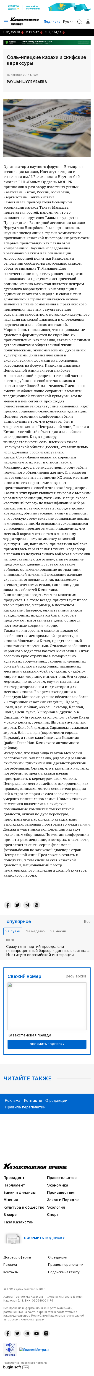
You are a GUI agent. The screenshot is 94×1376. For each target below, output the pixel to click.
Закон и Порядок (63, 1199)
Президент (14, 1177)
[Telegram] (27, 905)
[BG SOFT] (25, 1365)
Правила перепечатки (25, 1107)
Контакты (33, 1100)
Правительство (62, 1177)
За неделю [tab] (35, 931)
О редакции (56, 1100)
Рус (66, 21)
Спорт (53, 1214)
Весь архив (76, 976)
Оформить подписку (47, 1044)
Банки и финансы (19, 1192)
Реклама (12, 1100)
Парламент (14, 1185)
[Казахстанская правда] (24, 21)
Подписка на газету (64, 1272)
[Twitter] (17, 905)
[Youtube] (36, 1333)
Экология (56, 1207)
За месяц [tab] (58, 931)
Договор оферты (17, 1257)
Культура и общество (23, 1207)
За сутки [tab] (12, 931)
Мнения (10, 1199)
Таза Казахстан (18, 1222)
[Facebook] (7, 905)
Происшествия (61, 1192)
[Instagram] (46, 1333)
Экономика (57, 1185)
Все (87, 921)
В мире (10, 1214)
